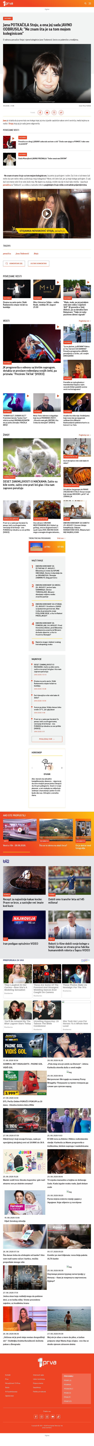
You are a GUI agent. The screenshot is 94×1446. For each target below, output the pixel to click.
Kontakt (8, 1375)
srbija (51, 939)
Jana (4, 121)
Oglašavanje (9, 1396)
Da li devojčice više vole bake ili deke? (76, 462)
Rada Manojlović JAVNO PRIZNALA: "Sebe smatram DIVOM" (42, 158)
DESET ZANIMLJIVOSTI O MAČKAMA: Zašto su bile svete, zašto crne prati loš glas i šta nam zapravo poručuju (30, 485)
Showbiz (7, 18)
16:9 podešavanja (11, 1392)
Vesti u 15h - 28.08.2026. (14, 845)
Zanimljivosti (9, 477)
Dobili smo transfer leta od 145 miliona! (66, 901)
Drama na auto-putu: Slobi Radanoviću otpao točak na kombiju (15, 304)
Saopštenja (37, 1387)
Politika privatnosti (39, 1392)
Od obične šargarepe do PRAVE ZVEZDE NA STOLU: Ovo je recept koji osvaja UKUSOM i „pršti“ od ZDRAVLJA (76, 492)
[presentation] (32, 768)
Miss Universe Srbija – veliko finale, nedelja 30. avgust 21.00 (46, 304)
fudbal (52, 895)
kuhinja (7, 895)
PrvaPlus (67, 1380)
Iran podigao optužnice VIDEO (20, 943)
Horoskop (37, 752)
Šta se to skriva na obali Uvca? (53, 845)
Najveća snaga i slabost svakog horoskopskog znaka (48, 643)
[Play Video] (47, 213)
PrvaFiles (67, 1401)
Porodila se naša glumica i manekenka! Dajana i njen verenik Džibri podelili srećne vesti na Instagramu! (75, 385)
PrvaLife (67, 1397)
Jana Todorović (22, 254)
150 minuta (44, 841)
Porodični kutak (70, 457)
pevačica (7, 185)
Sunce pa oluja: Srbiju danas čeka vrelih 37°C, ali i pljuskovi (47, 708)
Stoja (11, 124)
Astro (66, 519)
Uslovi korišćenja (39, 1379)
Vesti (6, 841)
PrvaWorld (68, 1389)
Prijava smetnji (38, 1383)
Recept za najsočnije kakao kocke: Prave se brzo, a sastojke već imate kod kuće (23, 902)
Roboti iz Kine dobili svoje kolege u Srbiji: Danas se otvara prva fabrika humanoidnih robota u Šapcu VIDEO (69, 947)
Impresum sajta (38, 1375)
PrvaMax (67, 1385)
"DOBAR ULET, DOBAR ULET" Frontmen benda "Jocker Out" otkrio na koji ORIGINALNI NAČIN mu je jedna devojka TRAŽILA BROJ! (16, 420)
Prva (6, 1379)
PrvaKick (67, 1393)
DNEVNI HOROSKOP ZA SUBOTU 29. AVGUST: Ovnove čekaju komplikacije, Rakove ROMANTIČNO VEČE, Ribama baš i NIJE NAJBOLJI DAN (76, 527)
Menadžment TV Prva (12, 1383)
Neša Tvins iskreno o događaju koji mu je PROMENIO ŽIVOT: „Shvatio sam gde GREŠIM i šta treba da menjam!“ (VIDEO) (45, 419)
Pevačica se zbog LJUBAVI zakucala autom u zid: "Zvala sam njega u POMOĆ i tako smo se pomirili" (53, 143)
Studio (7, 1387)
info (5, 939)
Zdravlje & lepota (71, 485)
